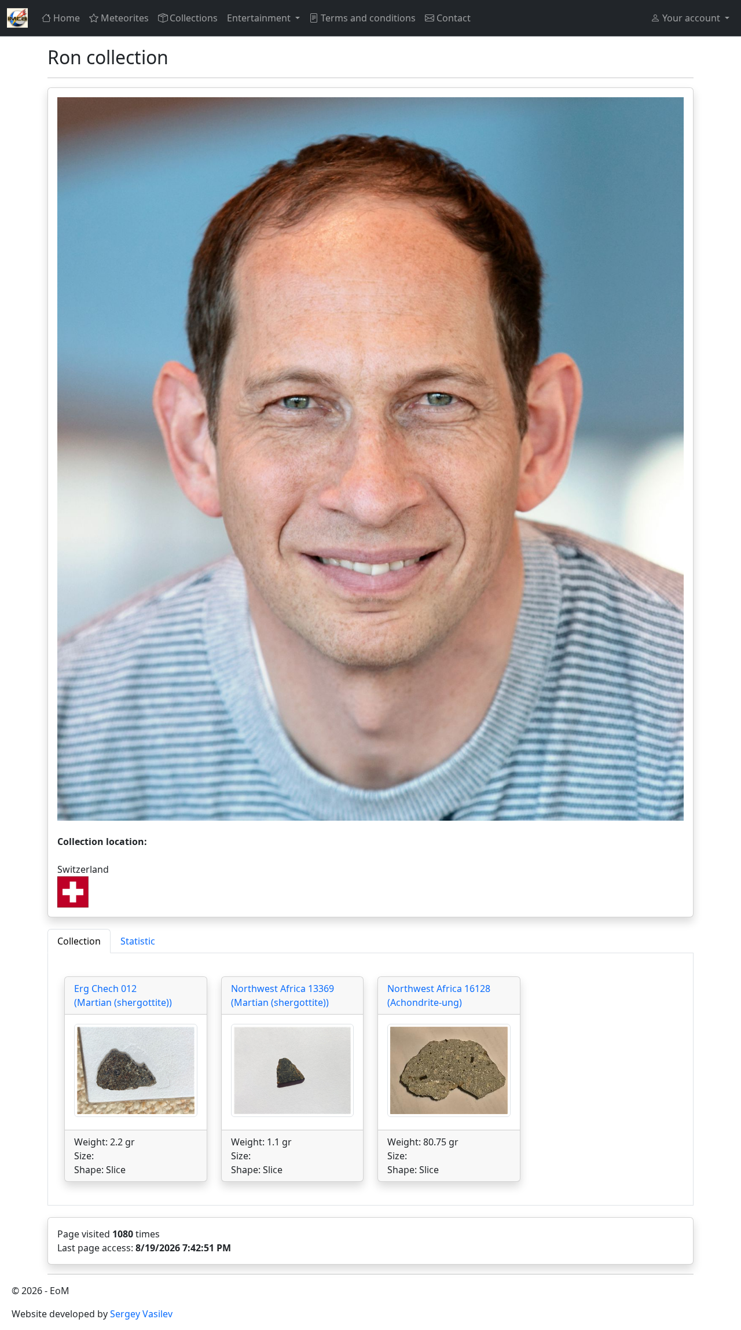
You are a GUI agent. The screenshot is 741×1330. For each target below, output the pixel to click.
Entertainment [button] (260, 18)
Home (66, 18)
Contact (453, 18)
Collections (194, 18)
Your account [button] (691, 18)
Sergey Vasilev (141, 1313)
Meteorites (125, 18)
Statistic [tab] (137, 941)
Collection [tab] (79, 941)
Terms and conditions (368, 18)
